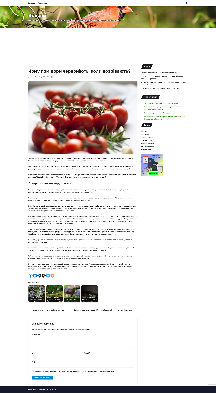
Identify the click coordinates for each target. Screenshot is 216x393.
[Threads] (44, 276)
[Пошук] (187, 3)
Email (87, 353)
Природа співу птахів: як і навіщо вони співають (159, 73)
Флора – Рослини (147, 146)
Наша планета (146, 140)
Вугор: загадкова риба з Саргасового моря (160, 113)
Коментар (37, 334)
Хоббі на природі (147, 149)
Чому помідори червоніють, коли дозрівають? (161, 103)
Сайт (34, 362)
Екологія (144, 131)
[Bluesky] (35, 276)
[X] (39, 276)
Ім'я (34, 353)
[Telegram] (48, 276)
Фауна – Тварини (147, 143)
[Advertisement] (108, 45)
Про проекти (43, 3)
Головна (31, 3)
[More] (52, 276)
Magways (53, 389)
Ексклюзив (145, 134)
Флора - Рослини (34, 66)
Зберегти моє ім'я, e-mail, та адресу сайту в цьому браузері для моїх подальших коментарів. (74, 371)
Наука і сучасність (148, 137)
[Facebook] (31, 276)
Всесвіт (37, 15)
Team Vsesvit (35, 77)
